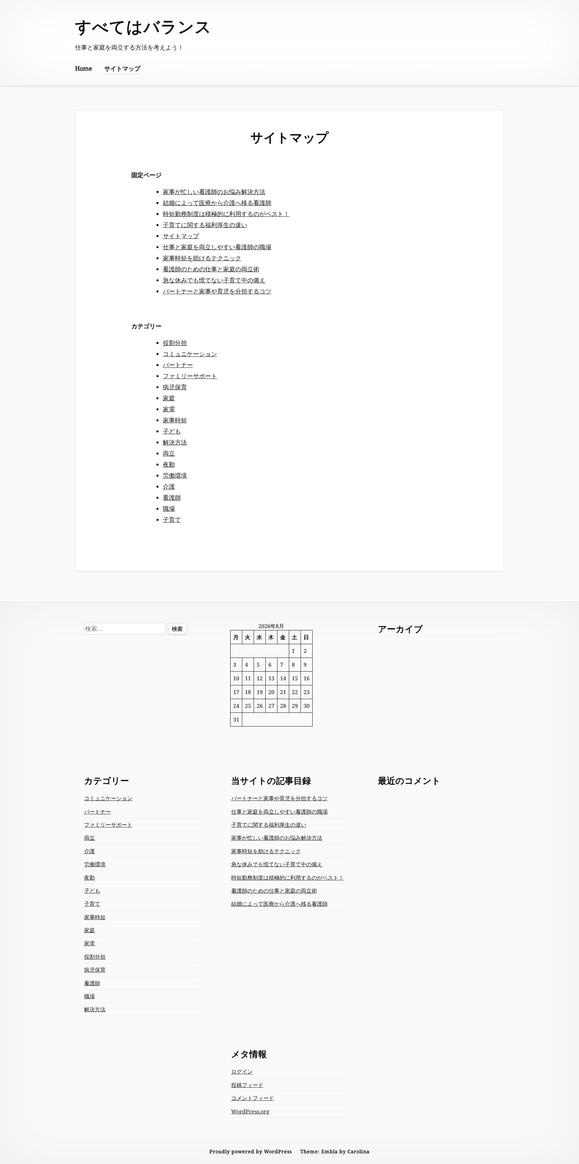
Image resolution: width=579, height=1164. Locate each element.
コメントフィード (252, 1098)
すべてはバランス (143, 26)
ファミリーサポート (190, 376)
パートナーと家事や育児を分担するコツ (217, 291)
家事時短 (175, 420)
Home (83, 68)
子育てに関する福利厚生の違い (205, 225)
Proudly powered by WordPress (250, 1151)
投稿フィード (247, 1085)
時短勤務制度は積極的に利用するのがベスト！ (226, 214)
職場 (169, 508)
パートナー (178, 365)
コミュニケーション (190, 354)
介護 (169, 486)
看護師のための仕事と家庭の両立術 (211, 269)
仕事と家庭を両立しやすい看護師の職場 (217, 247)
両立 (169, 453)
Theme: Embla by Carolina (335, 1151)
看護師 (172, 497)
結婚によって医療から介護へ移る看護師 (217, 203)
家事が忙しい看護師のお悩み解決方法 (214, 192)
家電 (169, 409)
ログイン (242, 1071)
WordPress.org (250, 1111)
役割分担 (175, 343)
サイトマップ (122, 68)
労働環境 (175, 475)
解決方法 (175, 442)
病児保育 (175, 387)
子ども (172, 431)
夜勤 (169, 464)
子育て (172, 520)
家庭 (169, 398)
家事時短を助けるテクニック (202, 258)
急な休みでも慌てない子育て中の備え (214, 280)
